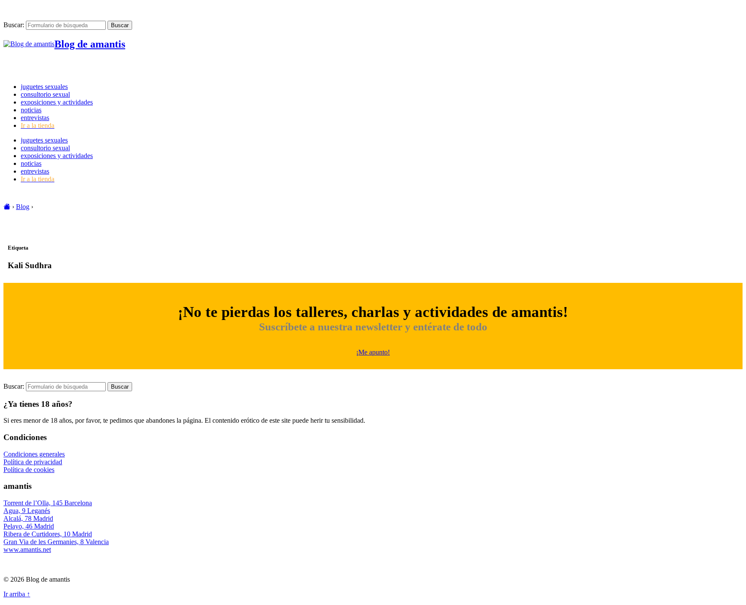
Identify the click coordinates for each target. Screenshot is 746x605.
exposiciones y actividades (57, 102)
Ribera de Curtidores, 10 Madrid (47, 534)
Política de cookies (28, 469)
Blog (22, 206)
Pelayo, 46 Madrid (28, 526)
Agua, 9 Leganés (26, 510)
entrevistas (35, 117)
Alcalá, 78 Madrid (28, 518)
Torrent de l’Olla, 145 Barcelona (47, 503)
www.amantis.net (27, 549)
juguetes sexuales (44, 86)
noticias (31, 110)
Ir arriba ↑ (16, 594)
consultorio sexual (45, 94)
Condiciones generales (34, 454)
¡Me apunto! (373, 352)
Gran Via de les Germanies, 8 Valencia (56, 541)
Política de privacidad (32, 462)
